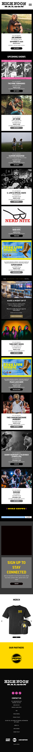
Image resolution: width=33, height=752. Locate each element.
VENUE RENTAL (16, 714)
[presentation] (4, 33)
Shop (16, 637)
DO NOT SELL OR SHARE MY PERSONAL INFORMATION (16, 720)
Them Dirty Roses (16, 344)
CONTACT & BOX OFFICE (16, 707)
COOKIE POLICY (16, 732)
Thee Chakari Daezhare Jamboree (16, 418)
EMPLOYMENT (17, 728)
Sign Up (16, 583)
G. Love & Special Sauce (16, 193)
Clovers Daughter (16, 156)
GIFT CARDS (16, 722)
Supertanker (16, 265)
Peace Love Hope (16, 382)
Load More (16, 509)
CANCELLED (16, 464)
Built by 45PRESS (16, 744)
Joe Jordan (16, 38)
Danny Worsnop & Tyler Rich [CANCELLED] (16, 456)
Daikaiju (16, 492)
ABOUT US (16, 725)
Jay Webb (16, 119)
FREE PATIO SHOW (16, 272)
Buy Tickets (16, 48)
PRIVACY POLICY (16, 717)
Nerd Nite (16, 230)
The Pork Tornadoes (16, 83)
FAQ (16, 710)
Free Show (16, 235)
